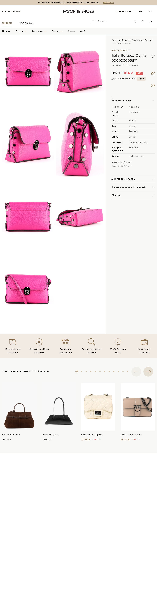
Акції (82, 31)
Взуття (19, 31)
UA (140, 12)
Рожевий (134, 131)
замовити (108, 2)
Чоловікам (26, 23)
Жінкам (7, 23)
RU (150, 12)
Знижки (71, 31)
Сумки (148, 40)
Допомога (122, 12)
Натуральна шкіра (138, 142)
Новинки (6, 31)
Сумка (132, 126)
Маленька (134, 112)
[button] (76, 371)
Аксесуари (37, 31)
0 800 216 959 (11, 12)
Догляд (55, 31)
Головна (115, 40)
